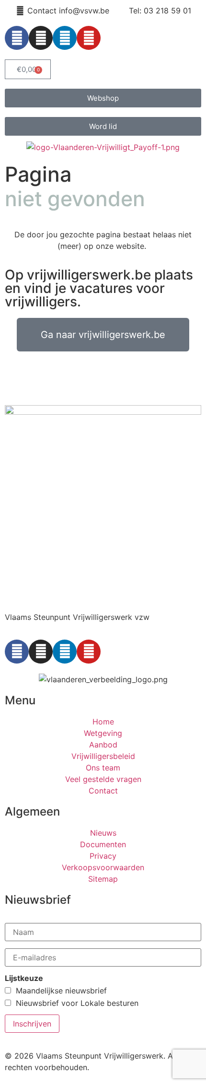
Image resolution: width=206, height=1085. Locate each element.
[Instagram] (41, 38)
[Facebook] (17, 38)
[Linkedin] (65, 38)
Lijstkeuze (24, 978)
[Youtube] (89, 38)
